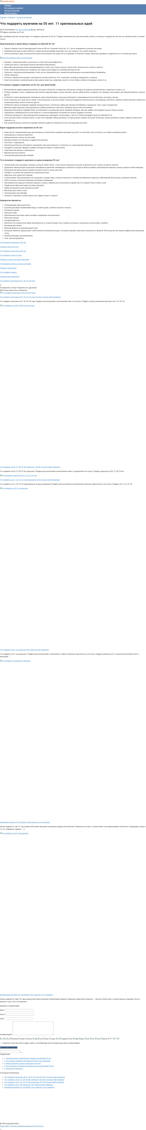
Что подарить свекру (8, 272)
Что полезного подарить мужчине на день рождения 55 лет (29, 1066)
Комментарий (6, 1035)
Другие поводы (10, 13)
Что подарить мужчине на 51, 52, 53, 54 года (17, 281)
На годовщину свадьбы (13, 8)
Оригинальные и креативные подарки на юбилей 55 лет (27, 1058)
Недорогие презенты (13, 1069)
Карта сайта (4, 1126)
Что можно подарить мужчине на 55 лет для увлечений (27, 1061)
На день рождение (11, 11)
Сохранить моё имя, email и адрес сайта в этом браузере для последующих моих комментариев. (41, 1043)
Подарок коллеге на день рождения (14, 260)
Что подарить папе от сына (10, 255)
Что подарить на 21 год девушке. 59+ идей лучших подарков (28, 1085)
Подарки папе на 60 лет (9, 247)
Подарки (7, 5)
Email (2, 1014)
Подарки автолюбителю (9, 277)
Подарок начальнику (8, 268)
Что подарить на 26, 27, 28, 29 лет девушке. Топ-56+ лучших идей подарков (34, 1080)
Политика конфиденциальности (22, 1126)
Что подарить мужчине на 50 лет (13, 251)
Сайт (2, 1019)
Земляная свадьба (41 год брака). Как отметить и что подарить (29, 1087)
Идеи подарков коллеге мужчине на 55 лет (22, 1063)
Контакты (39, 1126)
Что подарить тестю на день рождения (15, 264)
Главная (3, 17)
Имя (2, 1010)
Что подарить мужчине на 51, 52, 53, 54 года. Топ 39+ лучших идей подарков (34, 1077)
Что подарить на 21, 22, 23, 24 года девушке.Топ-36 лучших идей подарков (34, 1082)
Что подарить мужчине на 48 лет (13, 243)
